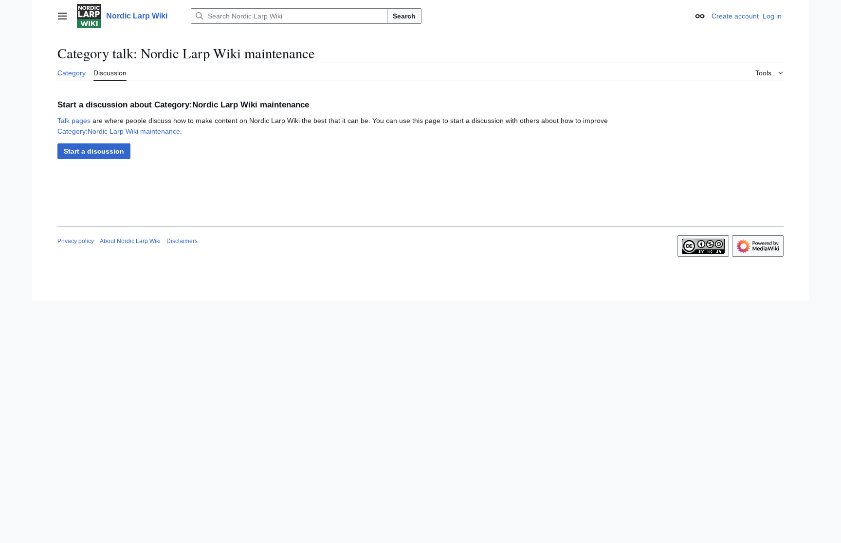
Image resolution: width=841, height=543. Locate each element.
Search (404, 16)
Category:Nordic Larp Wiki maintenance (118, 131)
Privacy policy (75, 241)
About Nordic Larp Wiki (130, 241)
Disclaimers (182, 241)
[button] (62, 16)
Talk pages (74, 120)
